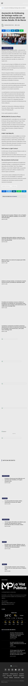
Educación (9, 675)
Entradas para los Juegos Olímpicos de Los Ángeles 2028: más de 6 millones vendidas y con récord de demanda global (14, 216)
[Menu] (2, 3)
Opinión (11, 677)
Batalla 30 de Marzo (6, 186)
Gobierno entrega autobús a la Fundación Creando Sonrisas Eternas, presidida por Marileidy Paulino (14, 281)
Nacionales (5, 673)
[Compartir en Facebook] (4, 30)
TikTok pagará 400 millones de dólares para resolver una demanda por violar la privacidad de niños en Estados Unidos (15, 523)
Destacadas (5, 498)
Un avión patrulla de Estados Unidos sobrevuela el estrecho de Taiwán (13, 501)
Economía (21, 673)
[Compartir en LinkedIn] (17, 30)
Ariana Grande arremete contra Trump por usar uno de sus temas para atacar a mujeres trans (15, 568)
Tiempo (22, 677)
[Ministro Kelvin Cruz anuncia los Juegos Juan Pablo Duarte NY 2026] (14, 251)
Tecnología (17, 677)
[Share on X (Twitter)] (8, 30)
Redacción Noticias (10, 25)
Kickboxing (14, 186)
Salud (4, 675)
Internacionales (6, 519)
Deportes (15, 675)
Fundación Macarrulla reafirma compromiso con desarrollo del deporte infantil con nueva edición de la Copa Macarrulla (13, 239)
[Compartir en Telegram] (13, 30)
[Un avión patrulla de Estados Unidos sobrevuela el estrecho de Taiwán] (14, 492)
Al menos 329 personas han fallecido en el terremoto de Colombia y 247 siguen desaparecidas (15, 480)
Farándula (4, 564)
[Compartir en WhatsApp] (21, 30)
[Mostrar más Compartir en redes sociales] (25, 30)
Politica (6, 677)
